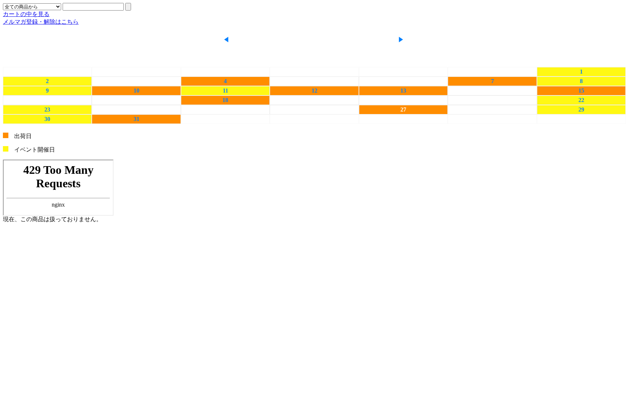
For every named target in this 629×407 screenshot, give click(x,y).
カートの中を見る (26, 14)
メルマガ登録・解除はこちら (41, 22)
